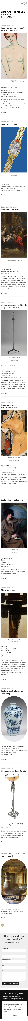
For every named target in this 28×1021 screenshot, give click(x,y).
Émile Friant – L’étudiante (12, 500)
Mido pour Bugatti (9, 124)
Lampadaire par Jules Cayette (13, 771)
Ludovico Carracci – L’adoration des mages (10, 208)
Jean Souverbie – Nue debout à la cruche (11, 406)
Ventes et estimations (7, 25)
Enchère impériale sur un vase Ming (12, 692)
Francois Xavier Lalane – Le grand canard (13, 855)
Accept (15, 1015)
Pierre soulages (8, 590)
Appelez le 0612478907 (13, 943)
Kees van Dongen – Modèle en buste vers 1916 (13, 29)
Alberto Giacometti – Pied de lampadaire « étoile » (14, 306)
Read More (4, 112)
